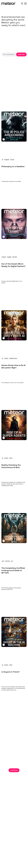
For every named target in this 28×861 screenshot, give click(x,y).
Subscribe (21, 54)
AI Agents (6, 159)
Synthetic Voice (13, 358)
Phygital (9, 257)
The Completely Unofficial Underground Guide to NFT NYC (13, 570)
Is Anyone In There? (10, 672)
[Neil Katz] (4, 237)
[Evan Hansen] (4, 139)
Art (12, 561)
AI (2, 159)
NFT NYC (15, 257)
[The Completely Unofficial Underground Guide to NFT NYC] (14, 528)
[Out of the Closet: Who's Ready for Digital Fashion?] (14, 224)
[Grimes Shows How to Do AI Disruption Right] (14, 325)
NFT (3, 561)
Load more (14, 770)
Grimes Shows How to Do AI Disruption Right (13, 366)
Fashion (4, 257)
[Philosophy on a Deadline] (14, 126)
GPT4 (10, 458)
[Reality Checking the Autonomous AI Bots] (14, 425)
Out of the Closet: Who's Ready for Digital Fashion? (13, 265)
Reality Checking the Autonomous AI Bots (11, 466)
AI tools (12, 159)
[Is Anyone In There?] (14, 632)
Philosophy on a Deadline (12, 166)
